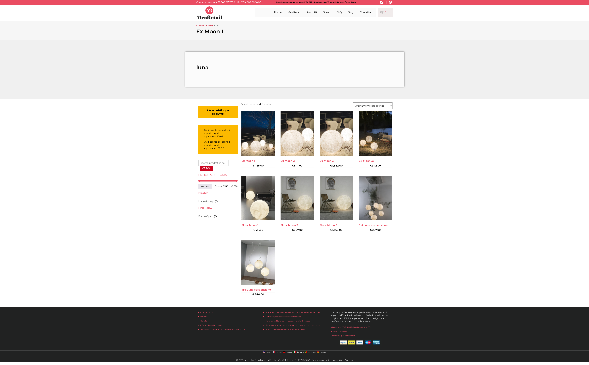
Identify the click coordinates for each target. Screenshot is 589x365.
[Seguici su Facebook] (386, 2)
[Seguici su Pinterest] (390, 2)
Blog (351, 12)
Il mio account (206, 312)
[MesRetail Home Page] (209, 18)
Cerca (206, 168)
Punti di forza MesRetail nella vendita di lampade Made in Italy (293, 312)
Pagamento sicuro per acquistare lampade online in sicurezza (293, 325)
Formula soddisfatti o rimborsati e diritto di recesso (288, 321)
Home (278, 12)
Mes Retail (294, 12)
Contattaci (366, 12)
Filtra (205, 186)
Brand (326, 12)
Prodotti (311, 12)
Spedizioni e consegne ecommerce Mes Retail (285, 329)
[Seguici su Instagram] (382, 2)
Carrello (203, 321)
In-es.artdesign (206, 201)
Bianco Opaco (205, 216)
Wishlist (203, 316)
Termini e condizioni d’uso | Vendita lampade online (222, 329)
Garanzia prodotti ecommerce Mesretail (283, 316)
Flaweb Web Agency (342, 360)
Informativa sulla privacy (211, 325)
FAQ (339, 12)
